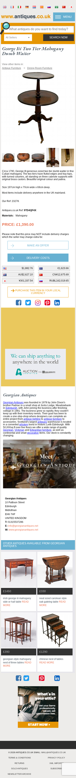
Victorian (19, 430)
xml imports (56, 763)
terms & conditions (19, 758)
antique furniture (53, 419)
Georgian (8, 430)
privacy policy (56, 758)
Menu (67, 16)
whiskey (23, 424)
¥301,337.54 (26, 280)
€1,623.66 (63, 268)
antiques (42, 421)
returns (19, 763)
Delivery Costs (38, 257)
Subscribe (56, 768)
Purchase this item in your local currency (38, 292)
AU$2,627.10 (25, 274)
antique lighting (32, 419)
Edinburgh (11, 408)
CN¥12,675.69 (60, 274)
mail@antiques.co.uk (53, 752)
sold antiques (19, 768)
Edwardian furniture (40, 430)
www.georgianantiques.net (23, 529)
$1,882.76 (27, 268)
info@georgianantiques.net (23, 525)
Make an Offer (38, 245)
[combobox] (18, 37)
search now (58, 37)
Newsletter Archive (19, 774)
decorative (33, 432)
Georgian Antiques (13, 402)
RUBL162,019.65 (59, 280)
